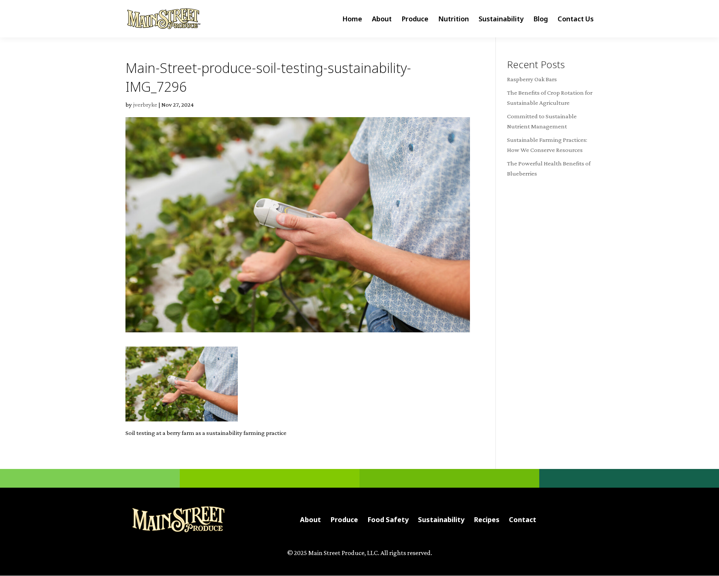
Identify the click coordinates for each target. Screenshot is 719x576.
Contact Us (576, 19)
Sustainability (501, 19)
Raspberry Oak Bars (532, 79)
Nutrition (453, 19)
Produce (414, 19)
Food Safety (388, 519)
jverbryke (145, 104)
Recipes (487, 519)
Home (352, 19)
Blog (540, 19)
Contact (522, 519)
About (382, 19)
